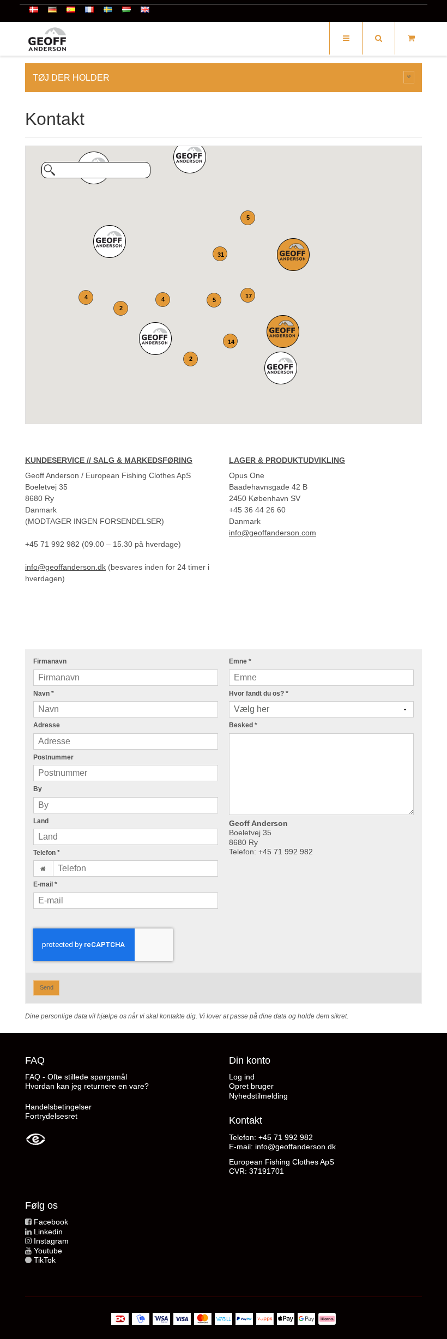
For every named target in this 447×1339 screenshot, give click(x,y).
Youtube (48, 1250)
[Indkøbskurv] (411, 38)
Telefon (46, 853)
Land (41, 821)
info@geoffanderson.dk (65, 567)
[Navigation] (345, 38)
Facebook (51, 1221)
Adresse (46, 725)
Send (46, 987)
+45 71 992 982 (285, 851)
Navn (43, 693)
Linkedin (48, 1231)
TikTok (45, 1260)
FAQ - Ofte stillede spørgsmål (76, 1076)
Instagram (51, 1241)
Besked (243, 725)
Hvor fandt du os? (258, 693)
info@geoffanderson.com (272, 532)
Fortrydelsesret (51, 1116)
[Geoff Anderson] (47, 39)
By (37, 789)
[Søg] (378, 38)
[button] (155, 338)
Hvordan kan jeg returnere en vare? (87, 1086)
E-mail (45, 884)
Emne (240, 661)
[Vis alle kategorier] (408, 77)
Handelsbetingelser (58, 1106)
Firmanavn (50, 661)
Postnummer (53, 757)
